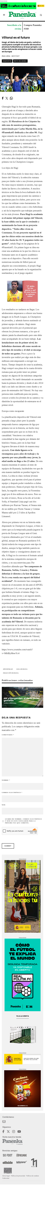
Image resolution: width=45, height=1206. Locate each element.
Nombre (6, 780)
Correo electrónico (12, 792)
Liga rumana (22, 669)
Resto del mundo (20, 61)
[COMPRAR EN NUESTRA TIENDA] (22, 291)
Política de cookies (32, 1176)
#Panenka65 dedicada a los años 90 (19, 132)
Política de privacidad (18, 1176)
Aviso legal (6, 1176)
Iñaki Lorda (6, 56)
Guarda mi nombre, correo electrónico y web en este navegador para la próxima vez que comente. (23, 821)
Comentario (8, 734)
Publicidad (5, 1178)
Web (3, 805)
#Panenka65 (7, 247)
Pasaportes (7, 61)
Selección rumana (11, 673)
